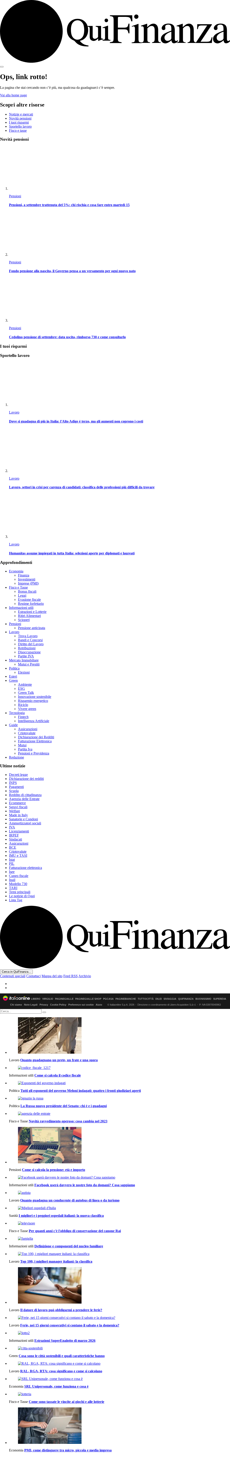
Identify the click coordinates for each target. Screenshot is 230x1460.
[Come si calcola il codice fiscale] (119, 1068)
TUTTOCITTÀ (146, 999)
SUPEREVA (219, 999)
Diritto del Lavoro (31, 644)
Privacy (44, 1004)
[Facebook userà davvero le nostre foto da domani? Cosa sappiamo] (119, 1177)
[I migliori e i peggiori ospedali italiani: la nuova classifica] (119, 1208)
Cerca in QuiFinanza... (16, 971)
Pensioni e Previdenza (33, 753)
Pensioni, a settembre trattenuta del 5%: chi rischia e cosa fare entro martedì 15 (69, 205)
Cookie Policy (58, 1004)
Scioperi (24, 620)
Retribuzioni (26, 648)
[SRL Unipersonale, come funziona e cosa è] (119, 1379)
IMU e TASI (18, 855)
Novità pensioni (20, 118)
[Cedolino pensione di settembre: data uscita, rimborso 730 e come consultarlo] (119, 300)
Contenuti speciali (12, 976)
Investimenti (26, 579)
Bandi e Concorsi (30, 640)
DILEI (158, 999)
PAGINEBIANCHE (125, 999)
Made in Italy (18, 815)
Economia (16, 571)
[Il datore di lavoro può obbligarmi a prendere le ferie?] (119, 1285)
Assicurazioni (27, 729)
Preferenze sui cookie (81, 1004)
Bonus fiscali (27, 591)
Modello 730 (18, 884)
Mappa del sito (52, 976)
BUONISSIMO (203, 999)
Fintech (23, 717)
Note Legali (31, 1004)
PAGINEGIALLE (64, 999)
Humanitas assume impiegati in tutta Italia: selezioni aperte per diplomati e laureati (72, 553)
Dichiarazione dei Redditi (36, 737)
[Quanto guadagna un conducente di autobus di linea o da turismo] (119, 1193)
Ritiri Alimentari (29, 616)
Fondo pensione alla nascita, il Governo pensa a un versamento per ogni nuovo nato (72, 271)
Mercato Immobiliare (24, 660)
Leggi (22, 595)
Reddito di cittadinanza (25, 795)
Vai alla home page (13, 95)
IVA (12, 827)
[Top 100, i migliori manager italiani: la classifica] (119, 1254)
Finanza (23, 575)
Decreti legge (18, 775)
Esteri (13, 676)
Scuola (14, 791)
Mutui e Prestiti (29, 664)
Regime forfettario (31, 603)
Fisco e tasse (18, 130)
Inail (12, 880)
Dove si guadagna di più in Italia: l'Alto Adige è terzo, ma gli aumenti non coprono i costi (76, 421)
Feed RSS (70, 976)
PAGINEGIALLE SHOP (88, 999)
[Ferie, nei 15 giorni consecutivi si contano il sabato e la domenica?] (119, 1318)
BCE (12, 847)
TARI (13, 888)
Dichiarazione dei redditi (26, 779)
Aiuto (99, 1004)
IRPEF (14, 835)
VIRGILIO (47, 999)
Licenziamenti (19, 831)
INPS (13, 783)
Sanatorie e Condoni (23, 819)
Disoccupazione (29, 652)
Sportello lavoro (20, 126)
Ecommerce (17, 803)
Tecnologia (17, 713)
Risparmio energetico (33, 701)
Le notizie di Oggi (22, 896)
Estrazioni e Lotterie (32, 612)
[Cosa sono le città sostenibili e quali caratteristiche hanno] (119, 1348)
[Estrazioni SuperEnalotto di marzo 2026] (119, 1333)
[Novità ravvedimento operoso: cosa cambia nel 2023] (119, 1114)
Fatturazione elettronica (25, 868)
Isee (12, 872)
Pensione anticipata (31, 628)
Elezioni (24, 672)
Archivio (84, 976)
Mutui (22, 745)
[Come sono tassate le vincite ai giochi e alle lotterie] (119, 1394)
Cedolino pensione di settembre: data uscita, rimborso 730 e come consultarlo (67, 337)
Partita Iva (25, 749)
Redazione (16, 757)
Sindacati (15, 839)
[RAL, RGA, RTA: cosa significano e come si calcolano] (119, 1364)
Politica (14, 668)
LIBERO (35, 999)
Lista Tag (15, 900)
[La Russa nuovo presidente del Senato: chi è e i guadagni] (119, 1098)
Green (13, 680)
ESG (21, 688)
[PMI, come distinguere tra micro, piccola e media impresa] (119, 1426)
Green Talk (26, 692)
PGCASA (108, 999)
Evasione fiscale (29, 599)
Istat (12, 859)
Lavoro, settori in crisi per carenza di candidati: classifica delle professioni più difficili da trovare (82, 487)
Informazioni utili (21, 608)
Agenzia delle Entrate (24, 799)
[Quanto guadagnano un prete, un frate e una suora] (119, 1036)
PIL (11, 864)
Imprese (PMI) (28, 583)
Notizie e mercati (21, 114)
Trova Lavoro (28, 636)
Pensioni (15, 196)
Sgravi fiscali (18, 807)
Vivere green (27, 709)
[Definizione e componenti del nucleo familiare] (119, 1239)
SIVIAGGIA (170, 999)
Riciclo (23, 705)
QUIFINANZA (186, 999)
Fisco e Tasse (18, 587)
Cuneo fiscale (18, 876)
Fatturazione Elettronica (35, 741)
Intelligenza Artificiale (33, 721)
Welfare (14, 811)
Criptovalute (26, 733)
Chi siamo (16, 1004)
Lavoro (14, 412)
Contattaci (33, 976)
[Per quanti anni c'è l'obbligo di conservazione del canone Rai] (119, 1223)
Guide (13, 725)
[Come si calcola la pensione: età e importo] (119, 1145)
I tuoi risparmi (19, 122)
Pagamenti (16, 787)
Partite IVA (26, 656)
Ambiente (25, 684)
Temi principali (19, 892)
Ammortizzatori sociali (25, 823)
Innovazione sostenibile (34, 697)
